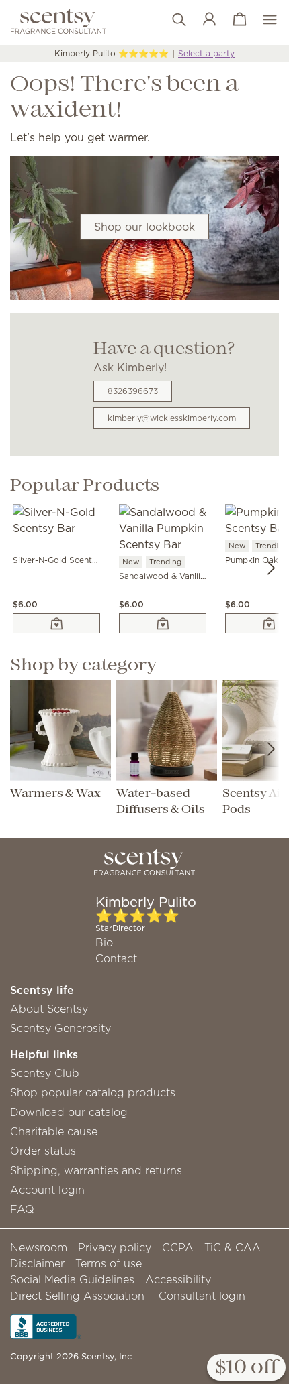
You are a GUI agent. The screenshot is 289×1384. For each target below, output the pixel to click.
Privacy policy (114, 1247)
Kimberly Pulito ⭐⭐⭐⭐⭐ (111, 53)
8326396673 (133, 391)
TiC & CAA (232, 1247)
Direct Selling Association (77, 1295)
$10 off (246, 1368)
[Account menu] (203, 20)
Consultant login (202, 1295)
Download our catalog (69, 1112)
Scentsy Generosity (60, 1028)
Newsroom (38, 1247)
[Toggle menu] (263, 20)
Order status (43, 1150)
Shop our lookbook (144, 226)
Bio (104, 942)
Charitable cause (53, 1131)
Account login (47, 1189)
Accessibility (178, 1279)
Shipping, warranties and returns (96, 1170)
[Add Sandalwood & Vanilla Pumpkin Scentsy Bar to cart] (162, 623)
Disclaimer (37, 1263)
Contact (116, 958)
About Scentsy (49, 1008)
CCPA (178, 1247)
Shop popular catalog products (92, 1092)
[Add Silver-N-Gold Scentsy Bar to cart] (56, 623)
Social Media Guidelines (72, 1279)
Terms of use (108, 1263)
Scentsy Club (44, 1073)
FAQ (22, 1209)
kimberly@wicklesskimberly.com (172, 418)
